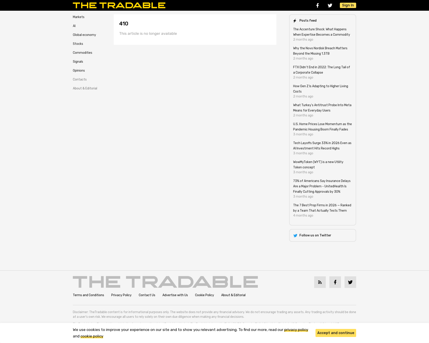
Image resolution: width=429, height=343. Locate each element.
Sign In (348, 5)
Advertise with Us (175, 295)
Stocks (78, 44)
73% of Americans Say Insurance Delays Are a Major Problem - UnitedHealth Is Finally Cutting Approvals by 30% (322, 186)
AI (74, 26)
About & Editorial (85, 88)
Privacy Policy (121, 295)
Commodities (82, 53)
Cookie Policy (204, 295)
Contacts (80, 79)
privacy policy (296, 329)
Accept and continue (335, 333)
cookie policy (91, 336)
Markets (78, 17)
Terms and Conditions (88, 295)
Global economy (84, 35)
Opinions (79, 70)
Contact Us (147, 295)
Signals (78, 62)
